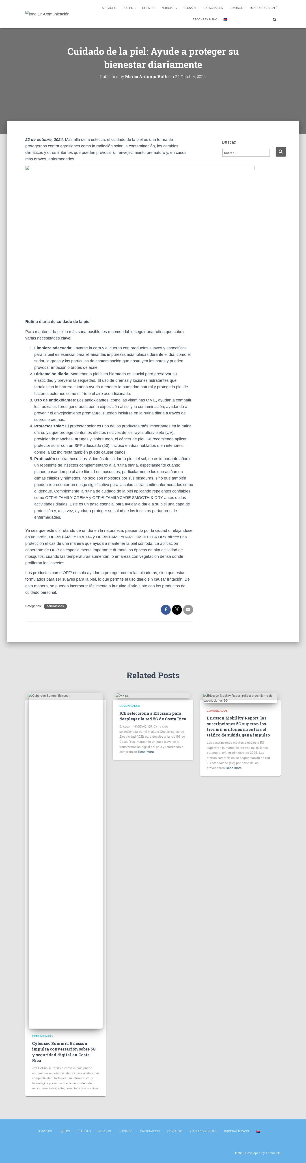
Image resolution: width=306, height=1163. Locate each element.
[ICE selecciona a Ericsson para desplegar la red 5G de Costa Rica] (122, 695)
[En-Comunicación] (47, 14)
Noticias (168, 8)
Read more (146, 751)
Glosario (190, 8)
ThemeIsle (273, 1153)
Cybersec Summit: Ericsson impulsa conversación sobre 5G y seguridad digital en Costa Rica (64, 1052)
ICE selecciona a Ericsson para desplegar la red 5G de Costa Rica (152, 716)
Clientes (148, 8)
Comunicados (55, 606)
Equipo (128, 8)
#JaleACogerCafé (264, 8)
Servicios (109, 8)
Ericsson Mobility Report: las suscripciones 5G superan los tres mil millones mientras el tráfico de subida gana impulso (238, 726)
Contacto (237, 8)
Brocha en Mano (205, 19)
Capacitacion (213, 8)
